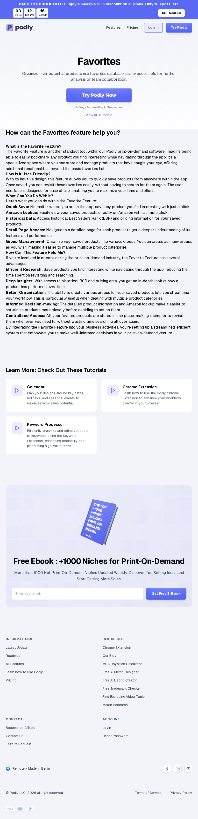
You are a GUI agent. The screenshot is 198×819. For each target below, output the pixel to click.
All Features (15, 664)
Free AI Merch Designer (121, 672)
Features (113, 27)
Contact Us (14, 736)
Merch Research (115, 705)
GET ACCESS (171, 13)
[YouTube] (188, 769)
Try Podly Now (99, 95)
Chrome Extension (117, 647)
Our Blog (109, 656)
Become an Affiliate (20, 728)
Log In (153, 27)
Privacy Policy (181, 793)
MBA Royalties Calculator (122, 664)
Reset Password (115, 736)
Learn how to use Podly (24, 672)
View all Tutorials (99, 115)
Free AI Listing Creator (120, 680)
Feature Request (18, 744)
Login (107, 728)
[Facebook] (167, 769)
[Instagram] (178, 769)
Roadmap (13, 656)
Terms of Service (148, 793)
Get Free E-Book (166, 593)
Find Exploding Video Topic (124, 696)
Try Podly (179, 27)
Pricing (132, 27)
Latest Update (17, 647)
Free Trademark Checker (122, 688)
